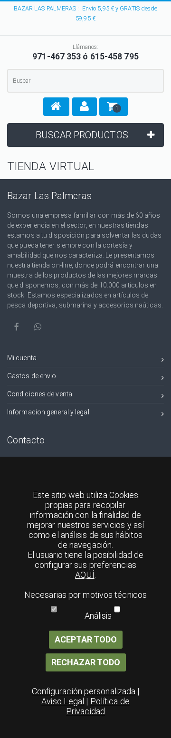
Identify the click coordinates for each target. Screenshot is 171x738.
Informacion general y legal (48, 412)
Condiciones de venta (39, 394)
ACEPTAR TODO (86, 639)
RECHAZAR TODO (85, 662)
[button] (56, 106)
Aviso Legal (62, 701)
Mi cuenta (22, 358)
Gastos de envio (32, 376)
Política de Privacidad (98, 706)
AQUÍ (84, 575)
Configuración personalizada (84, 691)
